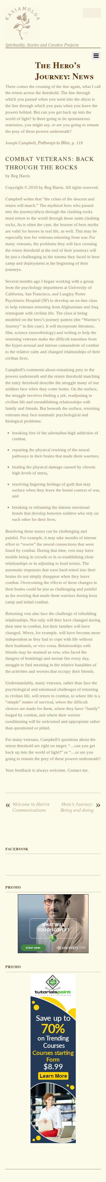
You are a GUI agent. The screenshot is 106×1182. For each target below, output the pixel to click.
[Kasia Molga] (22, 38)
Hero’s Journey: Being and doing (80, 807)
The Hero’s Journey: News (64, 70)
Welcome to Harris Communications (27, 807)
